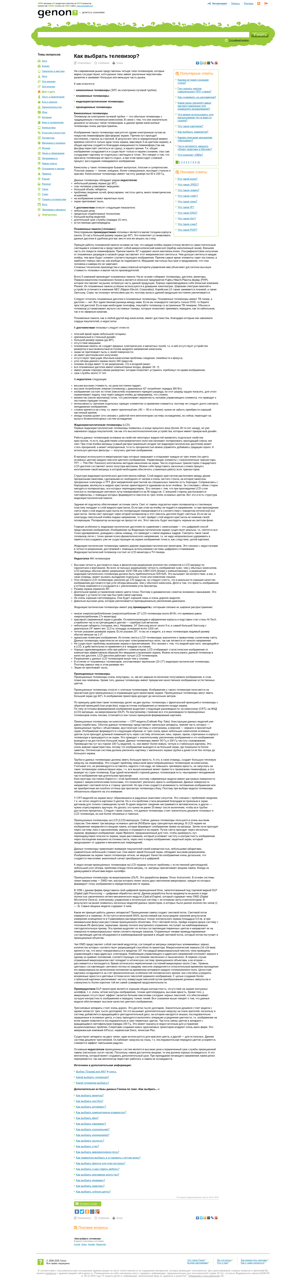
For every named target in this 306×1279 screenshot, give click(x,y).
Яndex (84, 1244)
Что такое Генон (196, 1260)
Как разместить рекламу (254, 1260)
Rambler (91, 1244)
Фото (44, 204)
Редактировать (84, 63)
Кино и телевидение (53, 122)
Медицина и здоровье (53, 143)
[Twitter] (201, 63)
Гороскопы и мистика (53, 71)
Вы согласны (224, 1260)
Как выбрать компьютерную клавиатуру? (101, 1112)
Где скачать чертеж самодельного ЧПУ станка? (194, 90)
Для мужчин (48, 86)
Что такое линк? (187, 201)
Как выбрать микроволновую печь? (97, 1151)
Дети (44, 76)
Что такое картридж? (190, 126)
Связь (45, 189)
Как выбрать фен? (87, 1118)
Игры (44, 112)
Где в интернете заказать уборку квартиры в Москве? (195, 148)
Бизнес (46, 66)
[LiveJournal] (212, 63)
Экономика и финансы (54, 209)
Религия (46, 184)
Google (77, 1244)
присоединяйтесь (84, 6)
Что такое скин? (187, 224)
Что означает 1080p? (190, 154)
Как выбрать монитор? (90, 1095)
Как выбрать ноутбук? (89, 1101)
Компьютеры (49, 127)
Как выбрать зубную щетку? (93, 1191)
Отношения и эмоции (53, 168)
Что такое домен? (188, 190)
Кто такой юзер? (187, 178)
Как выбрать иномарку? (90, 1180)
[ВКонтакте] (197, 63)
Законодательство (52, 107)
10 (198, 162)
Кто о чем (222, 1262)
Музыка (46, 148)
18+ (266, 3)
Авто (44, 61)
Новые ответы (49, 163)
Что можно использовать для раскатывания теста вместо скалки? (195, 117)
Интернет (47, 117)
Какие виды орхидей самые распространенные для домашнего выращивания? (194, 105)
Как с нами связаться (252, 1262)
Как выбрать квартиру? (90, 1185)
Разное (46, 179)
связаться (50, 1273)
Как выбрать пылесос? (90, 1140)
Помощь (235, 3)
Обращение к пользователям (204, 1276)
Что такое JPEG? (188, 184)
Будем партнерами (197, 1262)
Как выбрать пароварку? (91, 1123)
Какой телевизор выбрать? (92, 1082)
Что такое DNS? (187, 212)
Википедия (101, 1244)
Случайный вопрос (239, 40)
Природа (46, 173)
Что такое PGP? (187, 229)
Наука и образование (53, 153)
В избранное (103, 63)
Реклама (248, 3)
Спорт (45, 194)
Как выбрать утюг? (87, 1146)
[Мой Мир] (209, 63)
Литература (48, 137)
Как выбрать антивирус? (91, 1106)
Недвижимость (50, 158)
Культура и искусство (53, 132)
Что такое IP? (186, 207)
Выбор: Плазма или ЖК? (91, 1071)
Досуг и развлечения (53, 96)
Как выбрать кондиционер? (92, 1134)
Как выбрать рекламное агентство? (97, 1174)
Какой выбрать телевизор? (92, 1077)
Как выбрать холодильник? (92, 1129)
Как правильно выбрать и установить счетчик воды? (108, 1157)
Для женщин (48, 81)
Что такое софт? (188, 195)
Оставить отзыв (88, 1203)
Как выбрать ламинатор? (193, 131)
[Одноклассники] (205, 63)
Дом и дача (48, 91)
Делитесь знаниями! (93, 12)
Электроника (49, 214)
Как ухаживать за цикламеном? (197, 97)
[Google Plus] (216, 63)
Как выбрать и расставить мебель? (97, 1168)
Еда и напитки (49, 102)
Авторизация (219, 3)
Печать (119, 63)
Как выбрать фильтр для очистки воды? (100, 1163)
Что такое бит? (187, 218)
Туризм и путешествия (54, 199)
